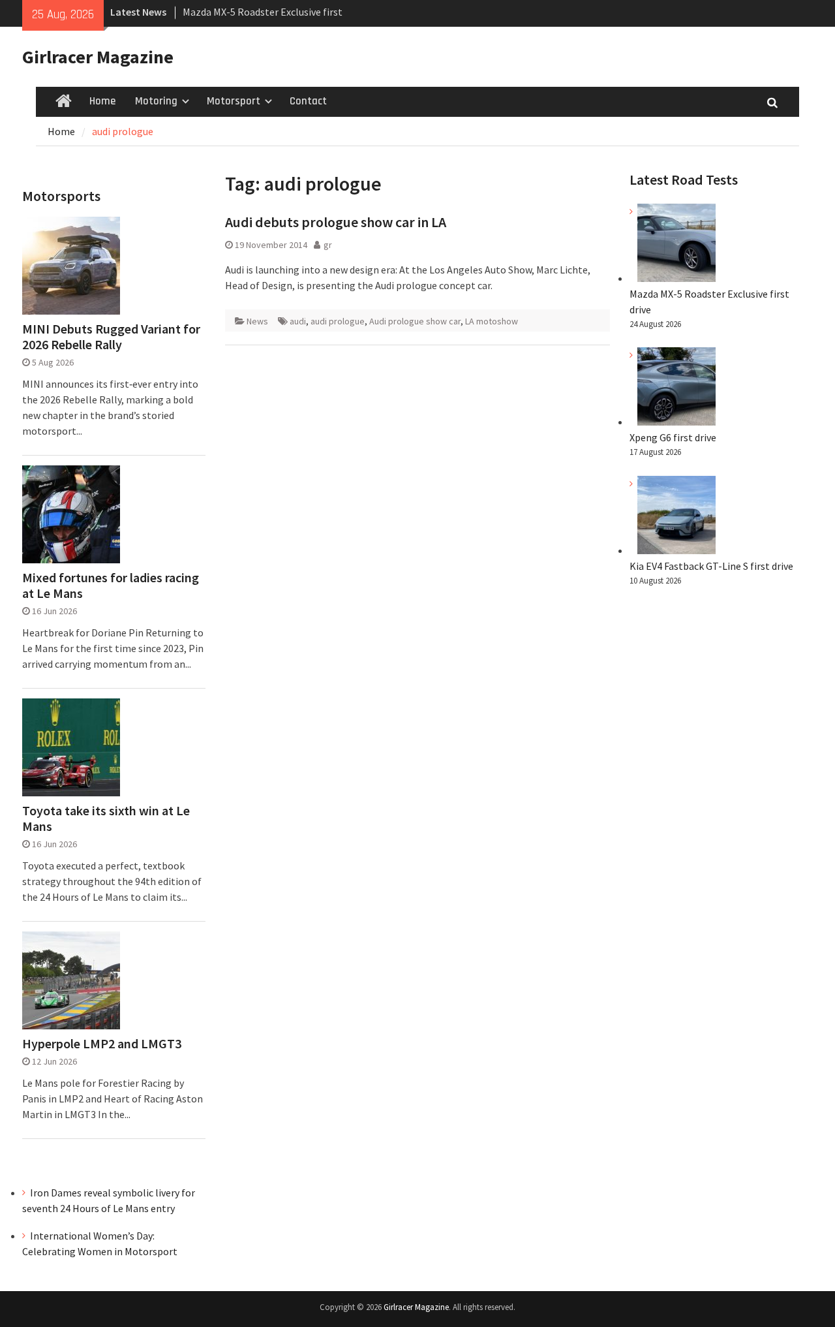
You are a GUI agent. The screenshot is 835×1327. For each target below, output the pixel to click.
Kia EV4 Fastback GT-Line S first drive (711, 565)
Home (102, 101)
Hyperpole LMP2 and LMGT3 (101, 1044)
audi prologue (338, 321)
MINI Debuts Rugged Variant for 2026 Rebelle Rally (111, 336)
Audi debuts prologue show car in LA (335, 222)
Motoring (156, 101)
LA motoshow (491, 321)
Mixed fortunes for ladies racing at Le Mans (110, 585)
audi (298, 321)
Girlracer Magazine (98, 57)
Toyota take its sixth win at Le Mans (106, 818)
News (257, 321)
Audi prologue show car (415, 321)
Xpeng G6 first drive (673, 437)
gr (328, 245)
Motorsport (233, 101)
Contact (308, 101)
